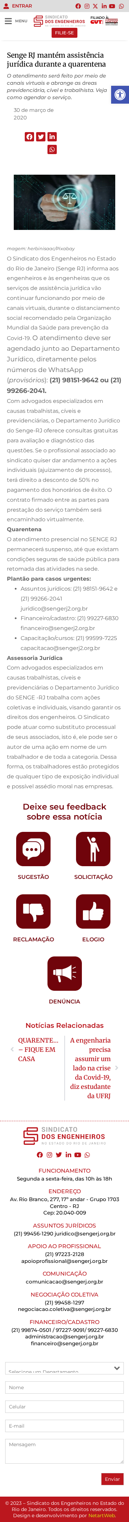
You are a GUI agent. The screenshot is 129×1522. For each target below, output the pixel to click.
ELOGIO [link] (93, 939)
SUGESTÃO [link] (33, 877)
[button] (29, 136)
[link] (120, 95)
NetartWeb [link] (101, 1515)
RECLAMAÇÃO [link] (33, 939)
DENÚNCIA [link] (64, 1001)
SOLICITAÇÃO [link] (93, 877)
